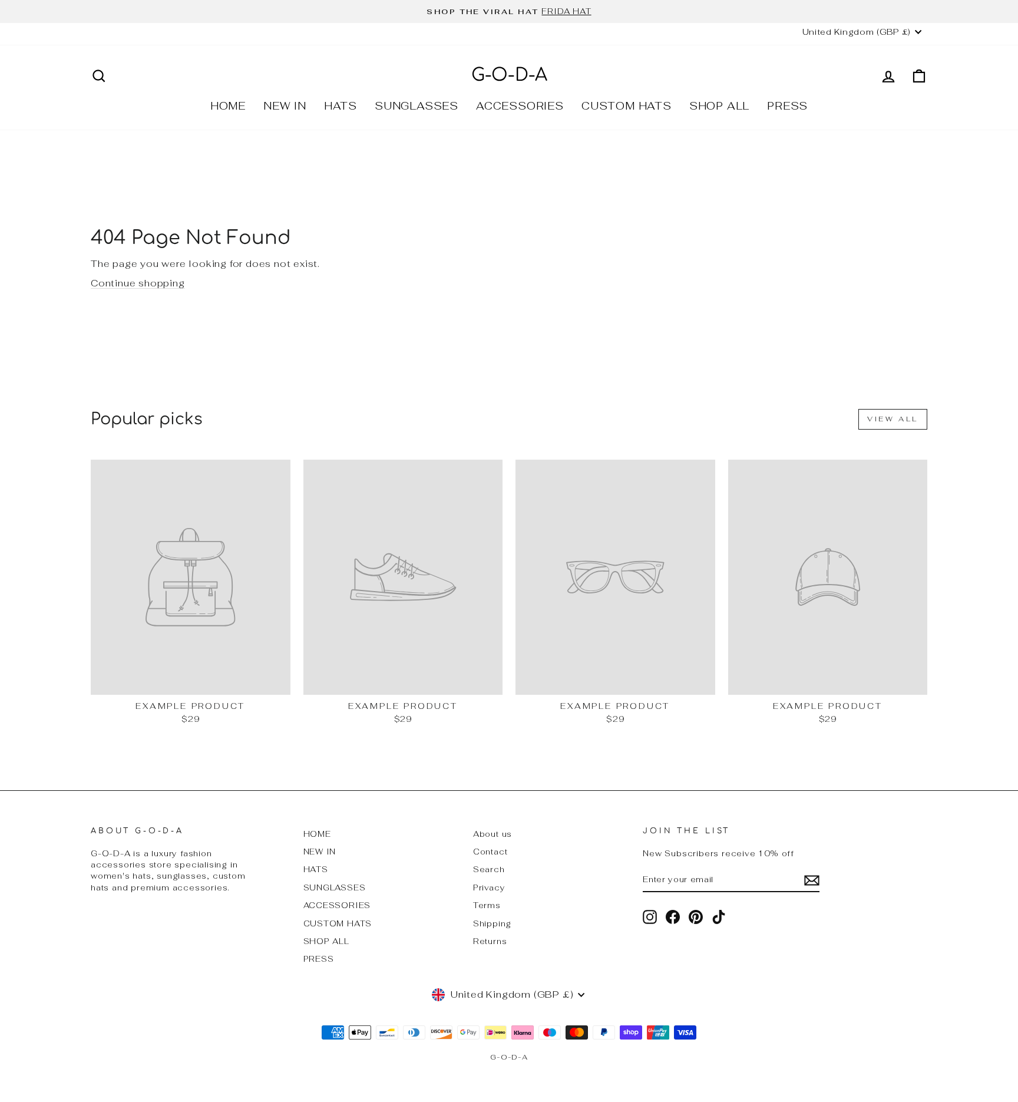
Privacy (489, 887)
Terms (487, 905)
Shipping (492, 923)
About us (492, 834)
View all (892, 419)
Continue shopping (138, 283)
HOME (228, 106)
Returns (490, 941)
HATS (340, 106)
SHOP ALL (719, 106)
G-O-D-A (509, 75)
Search (489, 869)
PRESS (787, 106)
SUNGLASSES (416, 106)
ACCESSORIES (520, 106)
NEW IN (284, 106)
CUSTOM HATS (626, 106)
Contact (490, 851)
